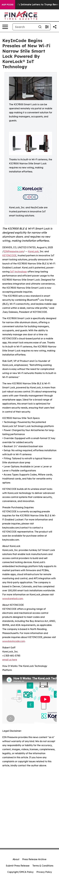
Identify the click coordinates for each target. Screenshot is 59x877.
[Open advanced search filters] (46, 26)
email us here (9, 659)
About (16, 859)
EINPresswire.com (13, 251)
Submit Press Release (18, 865)
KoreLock (33, 251)
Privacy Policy (44, 872)
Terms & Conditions (42, 865)
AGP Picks (7, 4)
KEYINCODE (9, 255)
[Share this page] (55, 27)
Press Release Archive (34, 859)
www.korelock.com (12, 598)
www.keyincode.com (13, 641)
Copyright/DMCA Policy (20, 872)
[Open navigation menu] (5, 27)
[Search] (40, 26)
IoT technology (18, 271)
